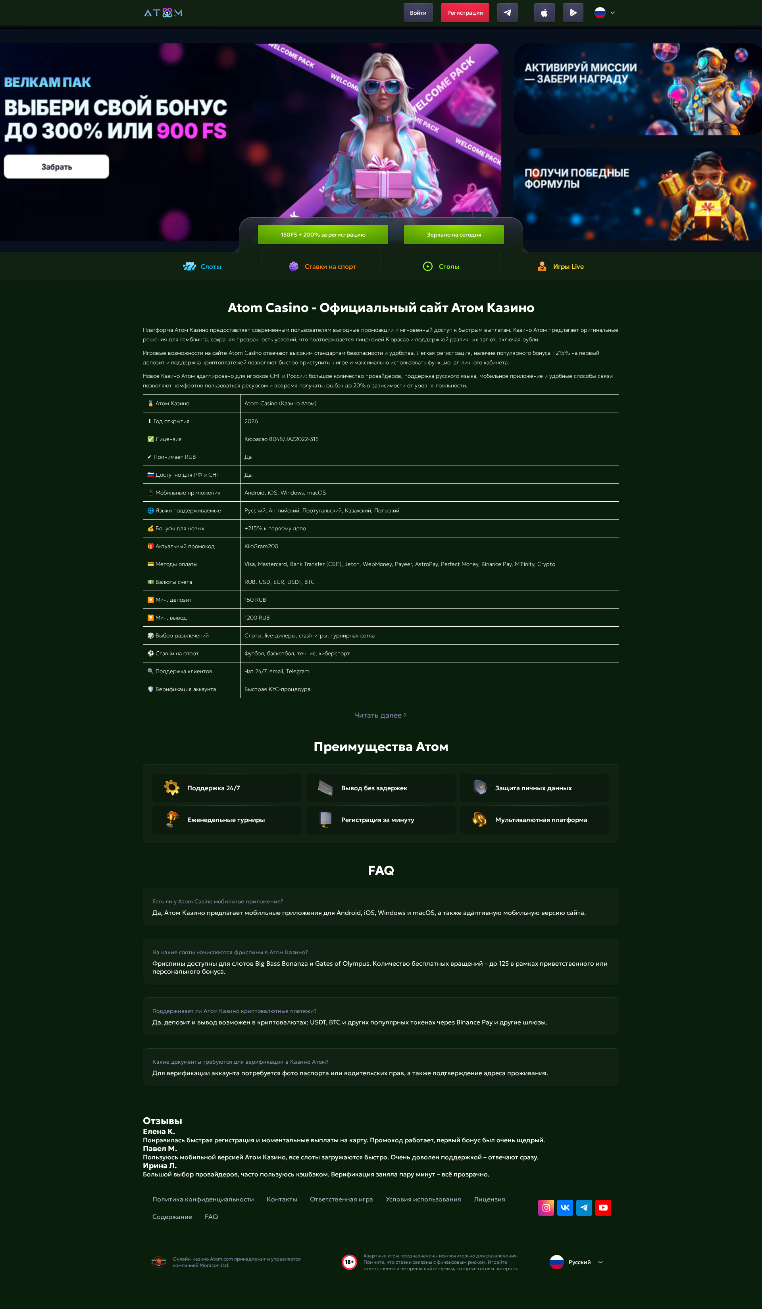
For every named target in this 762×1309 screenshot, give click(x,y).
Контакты (282, 1199)
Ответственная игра (341, 1199)
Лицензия (489, 1199)
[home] (163, 12)
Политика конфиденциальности (203, 1199)
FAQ (211, 1216)
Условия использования (423, 1199)
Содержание (172, 1216)
